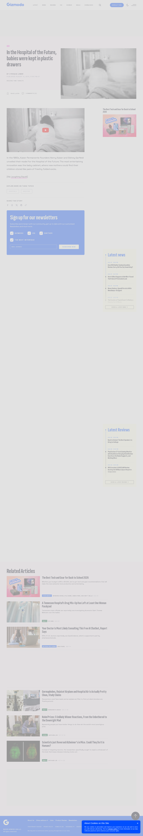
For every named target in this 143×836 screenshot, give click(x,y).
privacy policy (113, 829)
